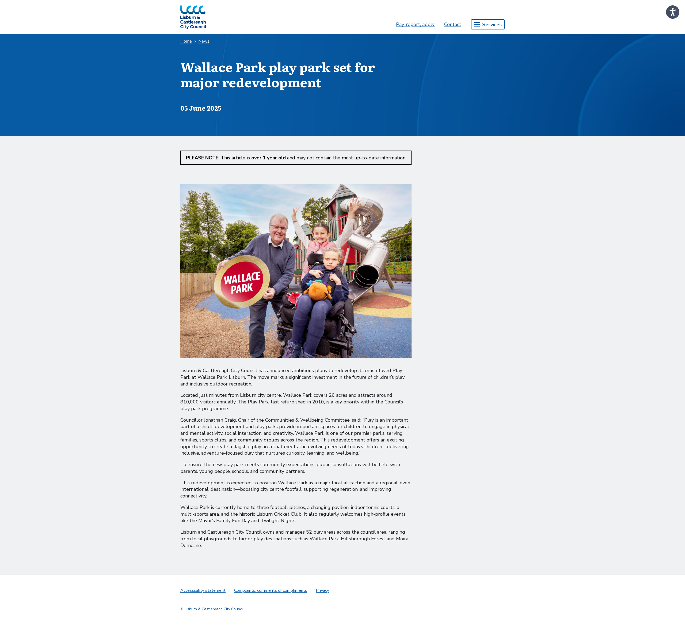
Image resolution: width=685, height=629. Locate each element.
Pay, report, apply (415, 24)
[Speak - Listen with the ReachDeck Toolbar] (672, 12)
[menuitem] (415, 24)
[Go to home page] (193, 17)
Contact (452, 24)
